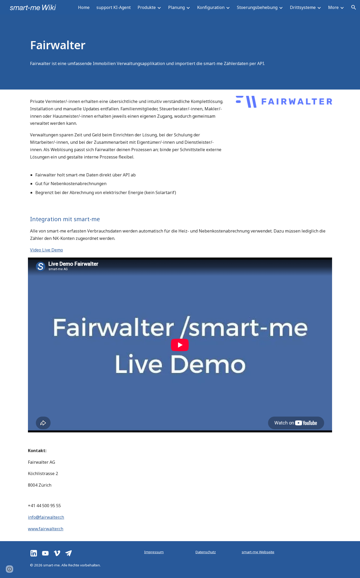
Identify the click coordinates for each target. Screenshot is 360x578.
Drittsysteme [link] (303, 7)
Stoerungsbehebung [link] (257, 7)
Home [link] (84, 7)
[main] (154, 44)
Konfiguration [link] (211, 7)
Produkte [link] (147, 7)
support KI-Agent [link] (113, 7)
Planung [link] (176, 7)
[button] (353, 7)
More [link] (333, 7)
